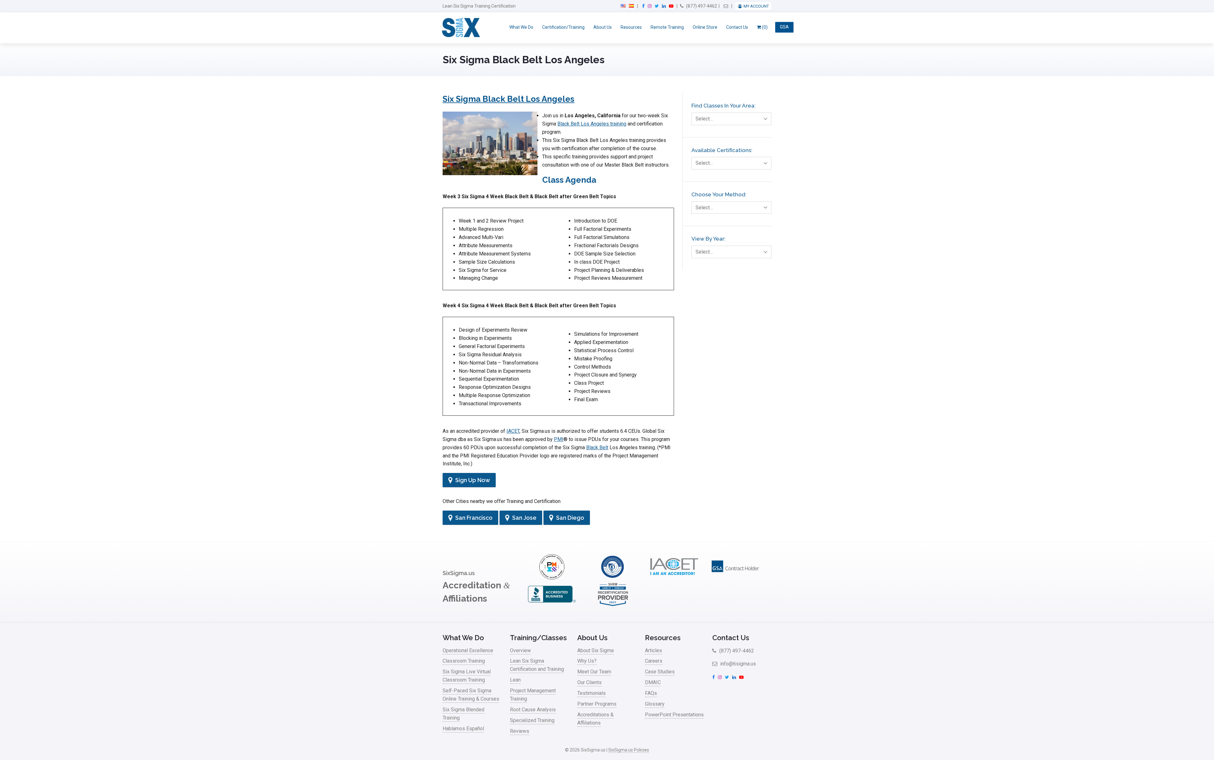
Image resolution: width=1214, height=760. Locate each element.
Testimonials (591, 693)
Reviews (519, 731)
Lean (515, 680)
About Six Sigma (595, 650)
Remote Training (667, 27)
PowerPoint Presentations (674, 715)
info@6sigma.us (737, 664)
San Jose (523, 517)
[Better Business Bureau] (552, 605)
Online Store (705, 27)
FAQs (651, 693)
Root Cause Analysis (533, 710)
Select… (704, 119)
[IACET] (674, 578)
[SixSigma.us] (459, 27)
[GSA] (735, 578)
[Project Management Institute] (552, 578)
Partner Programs (596, 704)
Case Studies (660, 672)
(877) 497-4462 (701, 6)
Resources (631, 27)
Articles (653, 650)
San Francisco (473, 517)
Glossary (655, 704)
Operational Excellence (468, 650)
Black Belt (597, 447)
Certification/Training (563, 27)
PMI (558, 439)
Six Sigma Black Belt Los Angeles (508, 99)
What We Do (521, 27)
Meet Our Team (594, 672)
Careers (653, 661)
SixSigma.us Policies (628, 749)
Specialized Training (532, 720)
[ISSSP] (613, 578)
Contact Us (737, 27)
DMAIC (653, 682)
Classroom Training (464, 661)
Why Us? (587, 661)
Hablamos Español (463, 729)
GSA (784, 27)
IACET (512, 431)
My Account (756, 6)
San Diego (569, 517)
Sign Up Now (472, 480)
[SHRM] (613, 605)
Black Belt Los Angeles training (591, 124)
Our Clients (589, 682)
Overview (520, 650)
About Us (602, 27)
